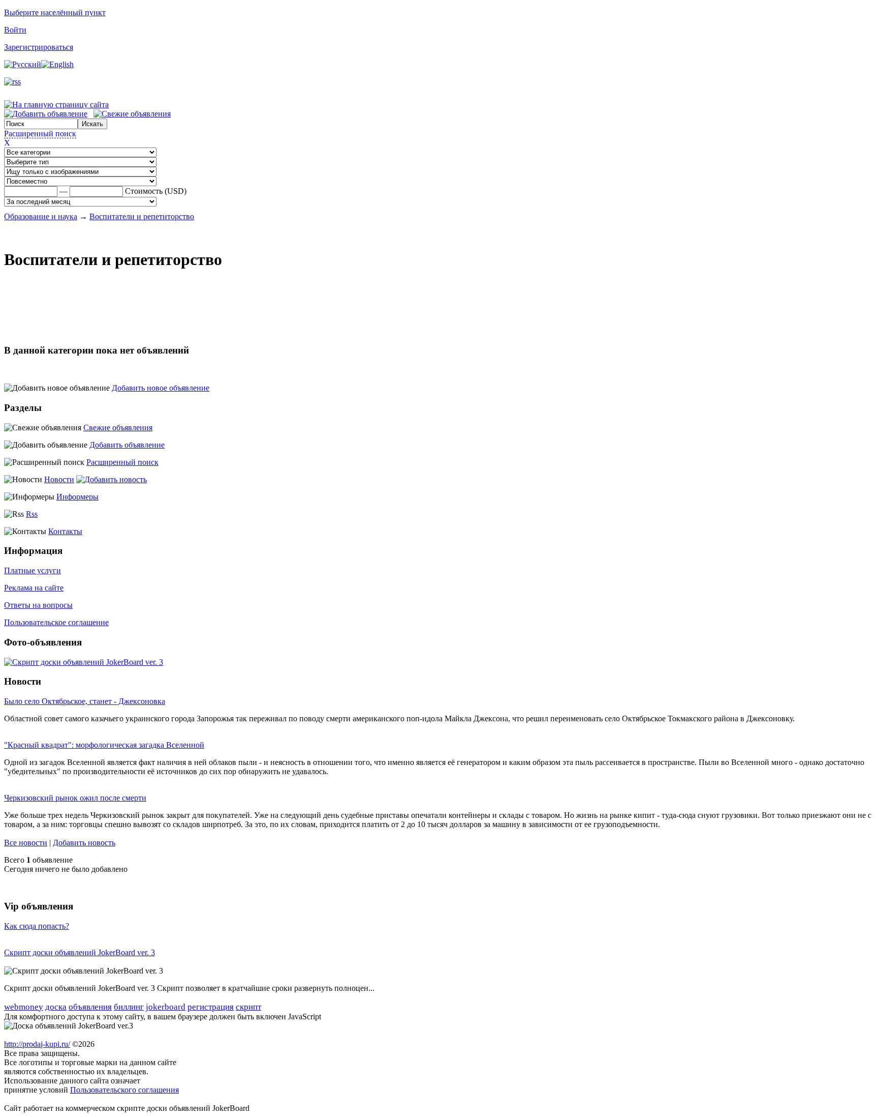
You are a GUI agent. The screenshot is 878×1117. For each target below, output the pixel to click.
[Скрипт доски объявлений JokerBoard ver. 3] (83, 662)
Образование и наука (40, 216)
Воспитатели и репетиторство (141, 216)
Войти (15, 29)
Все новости (25, 842)
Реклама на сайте (34, 587)
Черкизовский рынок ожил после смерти (75, 797)
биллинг (129, 1007)
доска (56, 1007)
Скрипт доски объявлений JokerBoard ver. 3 (79, 952)
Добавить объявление (127, 444)
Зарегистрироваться (38, 47)
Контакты (65, 531)
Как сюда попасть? (36, 926)
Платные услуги (32, 570)
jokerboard (165, 1007)
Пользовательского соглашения (124, 1089)
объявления (90, 1007)
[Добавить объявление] (45, 113)
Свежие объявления (117, 427)
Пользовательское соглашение (56, 622)
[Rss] (12, 81)
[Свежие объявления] (132, 113)
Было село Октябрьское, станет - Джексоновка (84, 701)
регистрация (210, 1007)
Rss (32, 514)
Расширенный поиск (40, 133)
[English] (57, 64)
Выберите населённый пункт (55, 12)
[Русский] (22, 64)
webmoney (23, 1007)
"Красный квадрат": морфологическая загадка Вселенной (104, 745)
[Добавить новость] (111, 479)
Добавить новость (84, 842)
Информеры (77, 496)
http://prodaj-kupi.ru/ (37, 1044)
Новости (59, 479)
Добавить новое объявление (160, 388)
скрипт (248, 1007)
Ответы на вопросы (38, 605)
